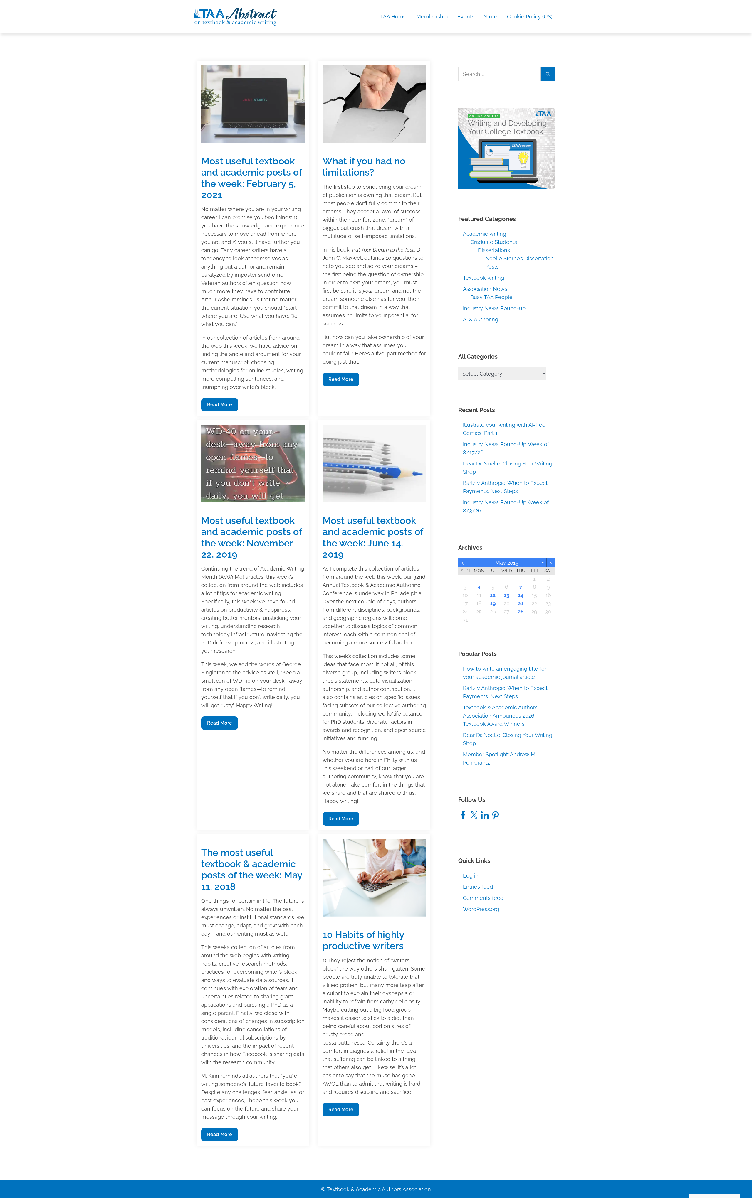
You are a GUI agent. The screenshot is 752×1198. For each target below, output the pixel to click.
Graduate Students (493, 242)
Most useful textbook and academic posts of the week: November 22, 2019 (251, 537)
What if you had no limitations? (364, 167)
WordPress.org (481, 909)
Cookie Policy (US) (530, 17)
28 (521, 611)
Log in (471, 876)
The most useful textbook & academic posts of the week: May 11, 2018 (251, 869)
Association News (485, 289)
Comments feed (483, 898)
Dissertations (494, 250)
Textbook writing (483, 278)
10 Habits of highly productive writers (363, 940)
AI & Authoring (480, 319)
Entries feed (478, 887)
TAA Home (393, 17)
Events (465, 17)
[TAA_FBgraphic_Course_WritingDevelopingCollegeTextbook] (506, 148)
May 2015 (506, 563)
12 (493, 595)
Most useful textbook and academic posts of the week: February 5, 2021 (251, 178)
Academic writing (484, 234)
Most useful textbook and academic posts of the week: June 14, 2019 (373, 537)
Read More (219, 406)
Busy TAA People (491, 297)
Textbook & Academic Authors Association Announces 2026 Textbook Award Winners (500, 715)
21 (520, 603)
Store (490, 17)
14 (520, 595)
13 (506, 595)
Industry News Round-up (494, 308)
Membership (432, 17)
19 (493, 603)
